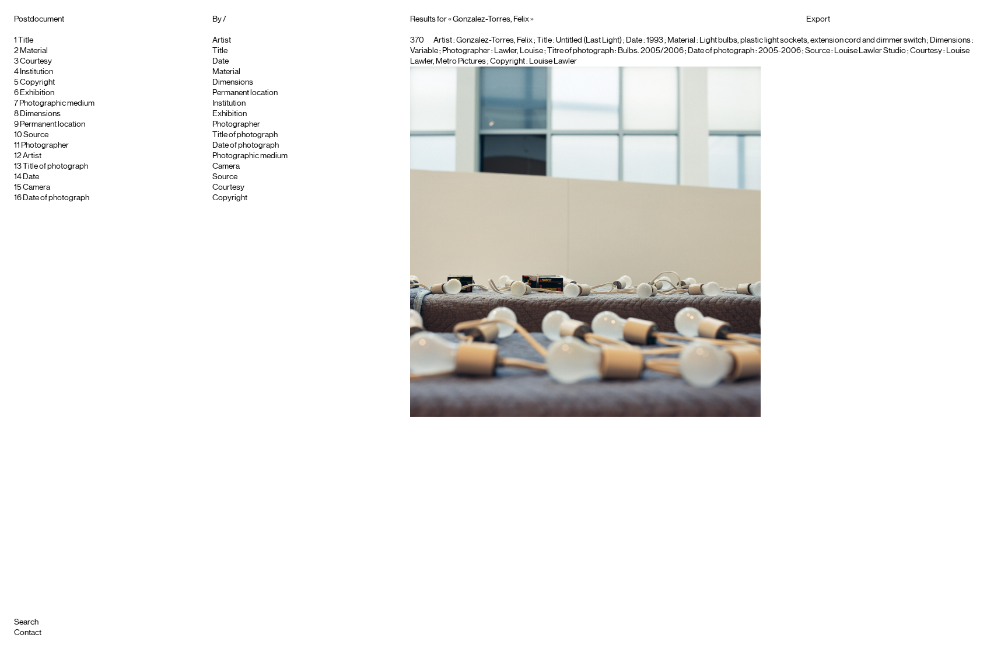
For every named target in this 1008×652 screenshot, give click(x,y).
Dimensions (40, 114)
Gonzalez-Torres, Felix (494, 40)
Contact (27, 633)
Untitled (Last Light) (589, 40)
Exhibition (37, 93)
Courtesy (36, 61)
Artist (32, 156)
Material (34, 51)
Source (35, 135)
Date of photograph (56, 198)
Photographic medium (56, 103)
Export (818, 19)
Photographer (45, 145)
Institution (36, 72)
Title (25, 40)
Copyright (37, 82)
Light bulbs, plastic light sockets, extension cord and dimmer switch (812, 40)
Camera (36, 187)
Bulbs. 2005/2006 (651, 51)
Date (31, 177)
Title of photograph (55, 166)
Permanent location (52, 124)
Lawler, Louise (518, 51)
